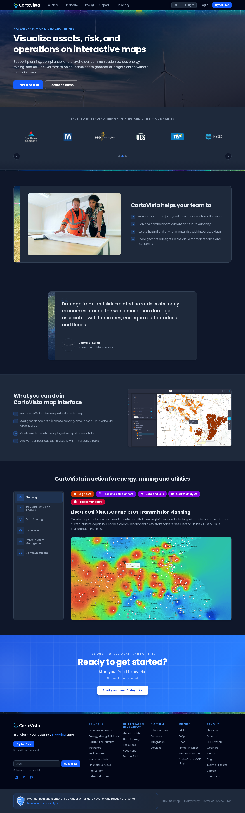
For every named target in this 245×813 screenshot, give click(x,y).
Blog (209, 759)
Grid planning (131, 739)
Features (156, 736)
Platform (72, 5)
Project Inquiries (189, 748)
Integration (158, 742)
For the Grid (130, 756)
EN (175, 5)
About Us (212, 730)
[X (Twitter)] (24, 777)
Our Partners (214, 742)
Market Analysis (98, 759)
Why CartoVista (160, 730)
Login (204, 5)
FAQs (182, 736)
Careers (211, 770)
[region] (122, 136)
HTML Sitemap (171, 801)
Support (103, 5)
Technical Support (190, 753)
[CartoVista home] (26, 5)
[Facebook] (31, 777)
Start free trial (28, 85)
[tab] (119, 156)
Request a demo (62, 85)
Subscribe (70, 764)
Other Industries (99, 776)
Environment (97, 753)
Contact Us (214, 776)
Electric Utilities (132, 733)
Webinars (212, 748)
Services (156, 748)
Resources (129, 745)
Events (211, 753)
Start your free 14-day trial (122, 690)
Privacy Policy (191, 801)
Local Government (100, 730)
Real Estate (96, 770)
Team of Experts (217, 765)
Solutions (53, 5)
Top (229, 801)
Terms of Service (213, 801)
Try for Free (222, 5)
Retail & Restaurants (101, 742)
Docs (182, 742)
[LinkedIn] (16, 777)
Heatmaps (129, 750)
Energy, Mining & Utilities (104, 736)
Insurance (95, 748)
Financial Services (100, 765)
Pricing (89, 5)
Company (123, 5)
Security (212, 736)
